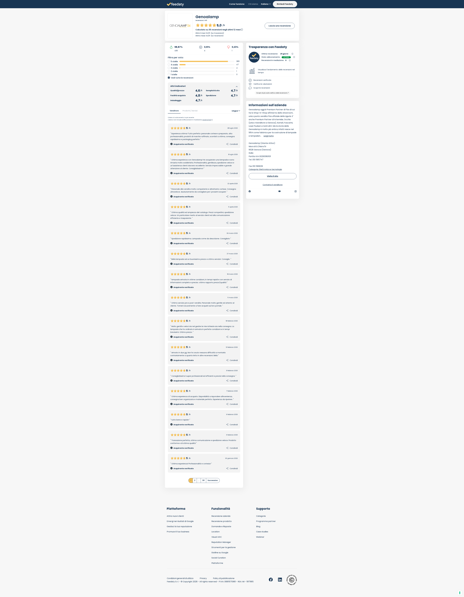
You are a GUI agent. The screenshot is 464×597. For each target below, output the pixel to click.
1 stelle (174, 74)
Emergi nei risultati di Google (180, 521)
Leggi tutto (269, 136)
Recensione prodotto (221, 521)
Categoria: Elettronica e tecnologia (265, 169)
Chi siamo (253, 4)
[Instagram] (296, 191)
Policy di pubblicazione (223, 578)
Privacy (203, 578)
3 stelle (174, 68)
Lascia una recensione (280, 25)
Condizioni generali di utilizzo (180, 578)
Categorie (261, 516)
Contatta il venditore (273, 184)
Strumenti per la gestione (223, 547)
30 (203, 480)
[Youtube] (280, 191)
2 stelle (174, 71)
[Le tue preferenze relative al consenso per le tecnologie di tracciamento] (459, 592)
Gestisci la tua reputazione (179, 526)
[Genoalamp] (180, 26)
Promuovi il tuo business (178, 531)
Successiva (213, 480)
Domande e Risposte (221, 526)
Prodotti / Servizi (190, 111)
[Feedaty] (175, 4)
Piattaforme (217, 563)
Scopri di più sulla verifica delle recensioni (271, 93)
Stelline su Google (219, 552)
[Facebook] (250, 191)
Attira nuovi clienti (175, 516)
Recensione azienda (220, 516)
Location (215, 531)
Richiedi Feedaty (285, 4)
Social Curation (218, 557)
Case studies (262, 531)
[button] (273, 71)
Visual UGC (216, 537)
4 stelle (174, 64)
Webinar (260, 537)
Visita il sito (272, 176)
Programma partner (266, 521)
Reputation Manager (221, 542)
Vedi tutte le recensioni (182, 77)
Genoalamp (207, 16)
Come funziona (236, 4)
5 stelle (174, 61)
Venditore (174, 111)
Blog (258, 526)
